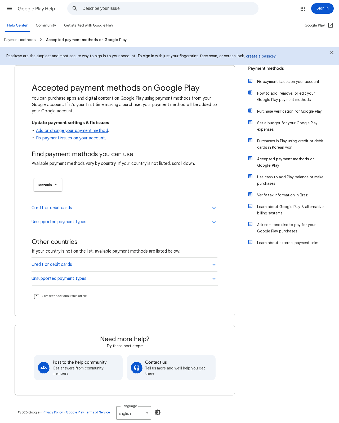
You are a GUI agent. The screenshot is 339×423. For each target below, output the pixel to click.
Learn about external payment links (287, 242)
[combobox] (170, 8)
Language (129, 406)
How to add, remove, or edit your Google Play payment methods (286, 96)
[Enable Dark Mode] (157, 412)
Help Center (17, 25)
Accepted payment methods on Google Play (286, 162)
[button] (9, 8)
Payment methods (266, 68)
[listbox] (48, 184)
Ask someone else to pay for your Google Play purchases (286, 227)
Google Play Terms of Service (88, 412)
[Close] (332, 53)
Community (46, 25)
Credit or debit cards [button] (52, 207)
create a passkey (261, 56)
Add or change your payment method (72, 130)
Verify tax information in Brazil (283, 195)
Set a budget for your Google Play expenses (287, 126)
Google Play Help (36, 9)
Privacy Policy (53, 412)
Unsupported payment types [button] (59, 221)
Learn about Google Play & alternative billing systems (290, 209)
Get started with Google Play (88, 25)
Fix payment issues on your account (70, 138)
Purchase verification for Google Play (289, 111)
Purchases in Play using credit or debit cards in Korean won (290, 144)
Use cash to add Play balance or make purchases (290, 180)
